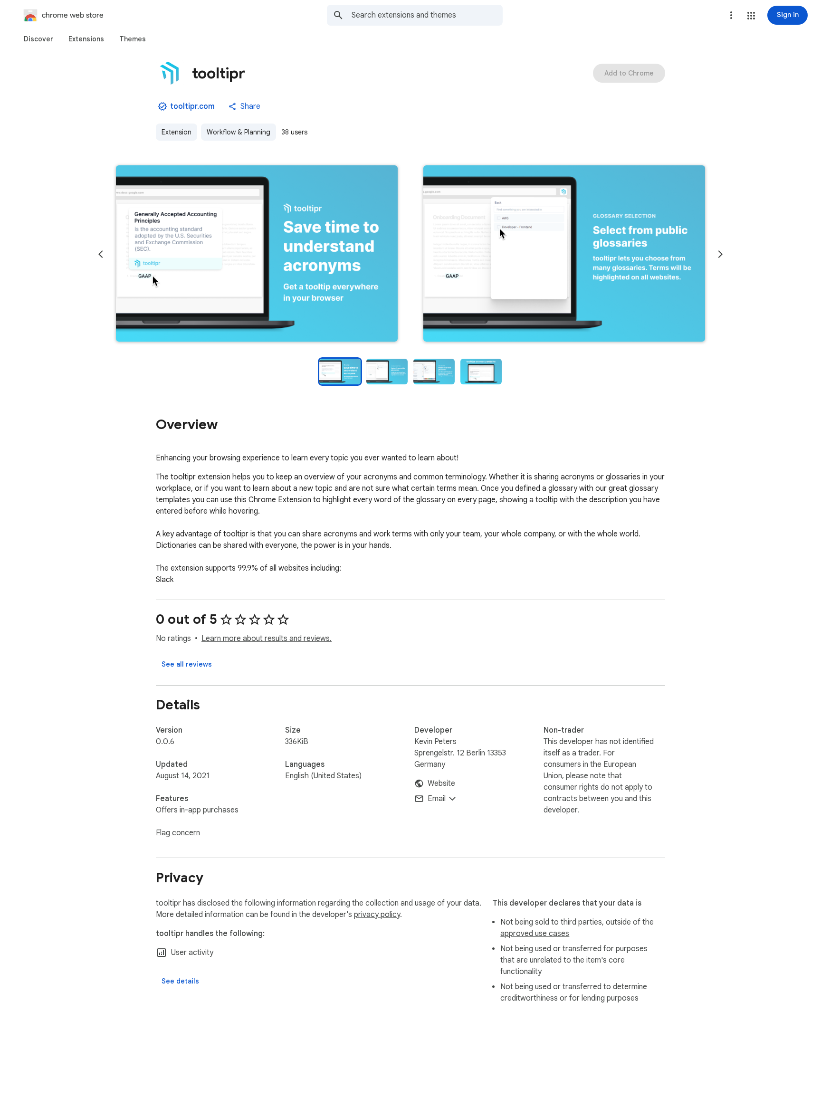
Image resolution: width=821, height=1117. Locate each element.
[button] (751, 15)
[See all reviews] (187, 664)
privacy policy (377, 914)
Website (441, 783)
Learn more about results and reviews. (266, 638)
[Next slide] (720, 254)
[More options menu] (731, 15)
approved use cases (534, 933)
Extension (176, 132)
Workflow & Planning (238, 132)
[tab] (38, 39)
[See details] (180, 981)
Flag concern (178, 833)
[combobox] (427, 15)
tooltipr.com (192, 106)
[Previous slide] (100, 254)
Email (437, 798)
